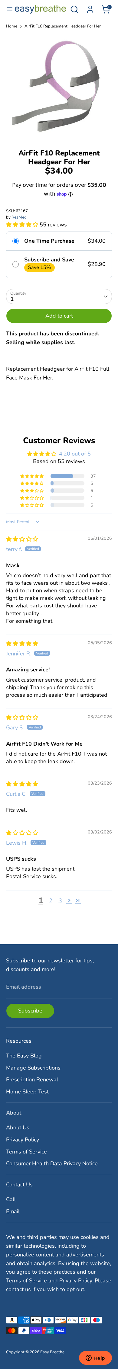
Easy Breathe (52, 1352)
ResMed (19, 217)
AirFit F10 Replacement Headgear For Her (63, 26)
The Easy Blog (24, 1055)
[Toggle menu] (7, 9)
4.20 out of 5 (75, 453)
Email (13, 1211)
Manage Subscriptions (33, 1067)
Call (11, 1199)
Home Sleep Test (27, 1091)
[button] (23, 224)
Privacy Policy (22, 1139)
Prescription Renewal (32, 1079)
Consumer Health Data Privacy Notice (52, 1163)
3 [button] (60, 900)
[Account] (90, 7)
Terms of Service (26, 1151)
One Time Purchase (49, 241)
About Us (17, 1127)
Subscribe (30, 1010)
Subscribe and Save (49, 260)
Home (11, 26)
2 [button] (50, 900)
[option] (59, 87)
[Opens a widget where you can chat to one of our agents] (95, 1358)
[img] (22, 539)
